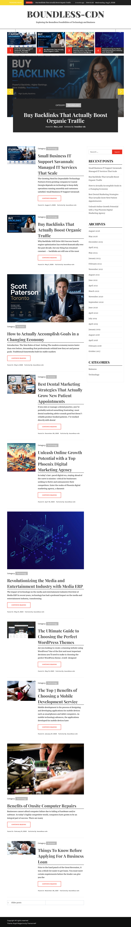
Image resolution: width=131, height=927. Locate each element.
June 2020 (93, 307)
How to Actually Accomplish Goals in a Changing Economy (69, 2)
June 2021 (93, 280)
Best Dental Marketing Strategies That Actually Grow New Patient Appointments (103, 197)
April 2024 (93, 247)
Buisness (20, 326)
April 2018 (93, 340)
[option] (21, 43)
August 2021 (94, 275)
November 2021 (96, 269)
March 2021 (94, 291)
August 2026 (94, 231)
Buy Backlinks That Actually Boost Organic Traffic (65, 117)
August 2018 (94, 335)
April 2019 (93, 324)
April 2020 (93, 313)
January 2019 (94, 329)
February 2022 (95, 264)
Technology (73, 105)
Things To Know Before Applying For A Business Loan (61, 856)
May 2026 (93, 236)
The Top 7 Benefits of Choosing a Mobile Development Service (58, 695)
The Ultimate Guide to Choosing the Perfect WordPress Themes (58, 636)
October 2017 (94, 351)
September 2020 (96, 302)
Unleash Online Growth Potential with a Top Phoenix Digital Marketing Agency (103, 209)
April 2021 (93, 285)
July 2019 (93, 318)
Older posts (16, 902)
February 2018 (95, 346)
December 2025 (96, 242)
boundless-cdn (80, 127)
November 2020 (96, 296)
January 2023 (95, 258)
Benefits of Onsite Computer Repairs (41, 805)
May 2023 (93, 253)
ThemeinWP (31, 923)
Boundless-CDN (65, 14)
